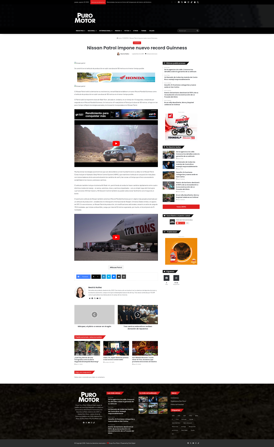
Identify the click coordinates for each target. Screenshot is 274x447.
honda (191, 419)
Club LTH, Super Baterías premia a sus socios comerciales (115, 358)
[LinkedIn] (104, 277)
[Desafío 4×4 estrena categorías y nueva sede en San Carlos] (168, 175)
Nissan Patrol (116, 267)
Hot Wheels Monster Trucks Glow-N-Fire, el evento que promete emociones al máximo (144, 359)
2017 (184, 415)
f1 (172, 419)
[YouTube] (97, 298)
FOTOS (126, 31)
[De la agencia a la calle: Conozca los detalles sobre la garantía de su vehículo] (168, 155)
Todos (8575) (181, 207)
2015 (173, 415)
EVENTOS (126, 38)
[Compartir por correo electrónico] (119, 277)
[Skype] (109, 277)
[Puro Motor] (85, 18)
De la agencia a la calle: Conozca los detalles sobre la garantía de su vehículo (188, 154)
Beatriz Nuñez (125, 53)
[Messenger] (114, 277)
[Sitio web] (89, 298)
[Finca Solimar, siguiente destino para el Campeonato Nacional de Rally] (163, 411)
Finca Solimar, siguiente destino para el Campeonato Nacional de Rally (128, 2)
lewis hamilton (176, 423)
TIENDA (143, 31)
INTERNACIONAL (105, 31)
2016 (179, 415)
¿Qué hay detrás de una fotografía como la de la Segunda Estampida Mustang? (86, 359)
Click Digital (131, 443)
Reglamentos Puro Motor (178, 401)
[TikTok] (94, 422)
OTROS (135, 31)
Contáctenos (175, 398)
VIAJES (151, 31)
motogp (183, 426)
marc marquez (187, 423)
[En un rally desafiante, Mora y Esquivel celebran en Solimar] (168, 198)
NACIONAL (91, 31)
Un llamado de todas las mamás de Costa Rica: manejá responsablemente (186, 164)
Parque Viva (192, 426)
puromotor (175, 430)
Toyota (192, 430)
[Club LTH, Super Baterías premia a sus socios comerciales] (116, 348)
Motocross (175, 426)
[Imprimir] (124, 277)
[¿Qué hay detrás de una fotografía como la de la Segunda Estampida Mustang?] (87, 348)
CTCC (190, 415)
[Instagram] (100, 298)
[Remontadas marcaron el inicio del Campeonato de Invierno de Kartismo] (153, 411)
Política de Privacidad (177, 404)
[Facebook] (92, 298)
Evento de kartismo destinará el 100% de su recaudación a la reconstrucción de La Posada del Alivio (187, 185)
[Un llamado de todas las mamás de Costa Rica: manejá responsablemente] (168, 165)
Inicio (120, 38)
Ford (177, 419)
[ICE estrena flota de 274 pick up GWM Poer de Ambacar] (153, 405)
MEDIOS (117, 31)
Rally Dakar (184, 430)
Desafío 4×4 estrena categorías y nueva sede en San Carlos (187, 174)
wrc (173, 433)
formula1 (184, 419)
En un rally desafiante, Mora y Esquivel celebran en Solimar (187, 196)
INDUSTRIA (80, 31)
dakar (196, 415)
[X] (95, 298)
